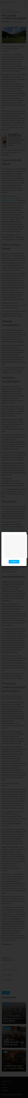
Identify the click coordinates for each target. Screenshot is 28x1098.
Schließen (14, 561)
